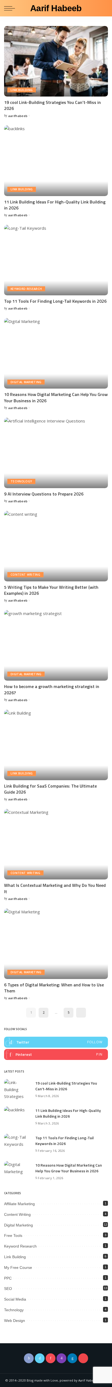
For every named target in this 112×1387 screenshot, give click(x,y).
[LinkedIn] (72, 1358)
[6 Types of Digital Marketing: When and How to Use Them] (56, 943)
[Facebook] (29, 1358)
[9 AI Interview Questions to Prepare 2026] (56, 453)
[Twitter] (40, 1358)
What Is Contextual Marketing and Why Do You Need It (55, 888)
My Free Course (18, 1267)
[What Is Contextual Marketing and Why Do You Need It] (56, 844)
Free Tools (13, 1235)
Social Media (15, 1299)
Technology (21, 481)
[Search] (103, 8)
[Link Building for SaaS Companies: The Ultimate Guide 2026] (56, 745)
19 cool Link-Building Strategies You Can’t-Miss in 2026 (52, 105)
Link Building (22, 90)
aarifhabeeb (18, 115)
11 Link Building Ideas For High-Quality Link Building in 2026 (54, 205)
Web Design (14, 1320)
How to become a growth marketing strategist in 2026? (51, 689)
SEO (8, 1288)
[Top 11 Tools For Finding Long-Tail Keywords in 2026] (56, 260)
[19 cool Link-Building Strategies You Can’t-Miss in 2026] (56, 61)
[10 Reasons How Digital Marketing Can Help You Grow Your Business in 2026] (56, 353)
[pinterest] (56, 1054)
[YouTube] (83, 1358)
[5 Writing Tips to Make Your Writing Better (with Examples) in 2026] (56, 546)
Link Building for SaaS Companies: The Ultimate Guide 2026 (50, 789)
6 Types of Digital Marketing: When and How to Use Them (54, 987)
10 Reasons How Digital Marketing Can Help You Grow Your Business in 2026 (56, 397)
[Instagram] (61, 1358)
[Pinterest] (50, 1358)
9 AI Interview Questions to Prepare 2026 (43, 494)
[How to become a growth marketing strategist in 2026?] (56, 645)
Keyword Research (26, 289)
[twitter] (56, 1042)
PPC (8, 1278)
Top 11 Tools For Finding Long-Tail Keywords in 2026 (55, 301)
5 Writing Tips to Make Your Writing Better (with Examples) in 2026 (51, 590)
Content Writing (25, 574)
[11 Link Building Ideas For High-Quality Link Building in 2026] (56, 160)
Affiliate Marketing (19, 1204)
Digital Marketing (26, 382)
